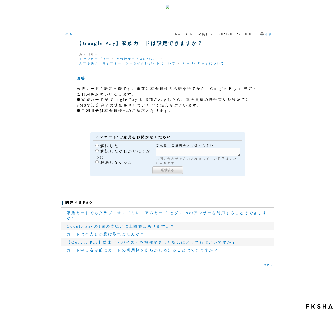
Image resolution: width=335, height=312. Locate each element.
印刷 (268, 34)
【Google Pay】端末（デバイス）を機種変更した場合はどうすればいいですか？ (151, 242)
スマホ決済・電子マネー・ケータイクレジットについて (127, 63)
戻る (69, 34)
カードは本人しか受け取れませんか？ (106, 234)
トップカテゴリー (94, 59)
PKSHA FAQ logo (319, 306)
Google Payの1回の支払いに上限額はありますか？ (121, 226)
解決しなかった (116, 162)
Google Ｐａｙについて (203, 63)
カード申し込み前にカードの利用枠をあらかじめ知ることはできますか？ (143, 250)
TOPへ (267, 265)
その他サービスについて (137, 59)
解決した (109, 146)
